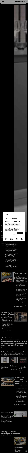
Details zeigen (14, 234)
